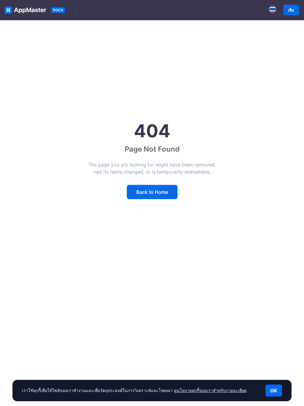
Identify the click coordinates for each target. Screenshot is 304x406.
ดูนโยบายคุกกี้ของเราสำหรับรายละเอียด (210, 390)
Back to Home (152, 192)
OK (273, 391)
